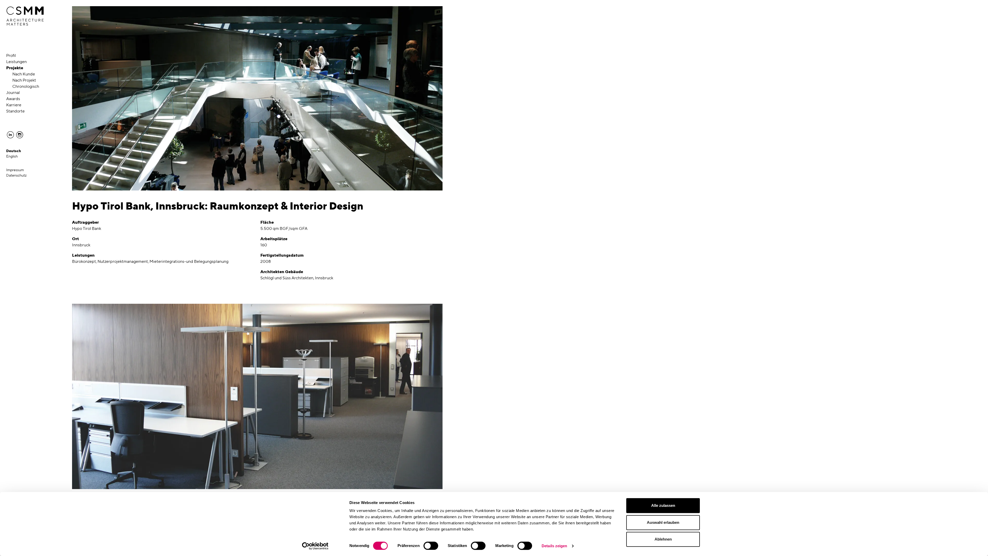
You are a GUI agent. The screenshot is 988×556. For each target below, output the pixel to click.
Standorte (15, 111)
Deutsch (13, 151)
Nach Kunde (23, 74)
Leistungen (16, 61)
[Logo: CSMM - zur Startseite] (25, 16)
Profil (11, 55)
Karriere (13, 104)
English (12, 156)
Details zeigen (554, 546)
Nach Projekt (24, 80)
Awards (13, 98)
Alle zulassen (663, 505)
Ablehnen (663, 539)
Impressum (15, 170)
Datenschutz (16, 175)
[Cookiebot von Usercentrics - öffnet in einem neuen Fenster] (315, 546)
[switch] (431, 546)
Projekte (14, 67)
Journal (13, 92)
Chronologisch (25, 86)
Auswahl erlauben (663, 522)
